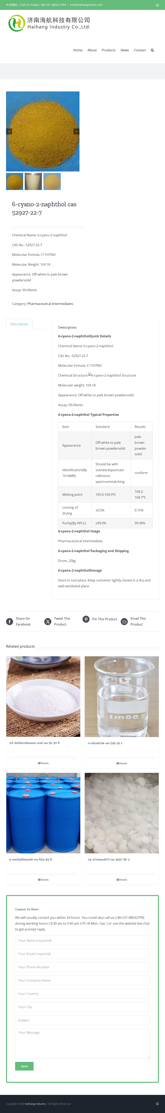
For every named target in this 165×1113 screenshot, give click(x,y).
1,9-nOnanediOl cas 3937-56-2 (109, 859)
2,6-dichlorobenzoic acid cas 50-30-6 (34, 743)
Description (19, 324)
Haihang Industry (35, 1104)
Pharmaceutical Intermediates (50, 303)
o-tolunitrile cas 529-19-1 (105, 743)
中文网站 (11, 5)
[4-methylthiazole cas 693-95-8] (43, 813)
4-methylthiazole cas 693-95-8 (30, 859)
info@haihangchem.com (86, 5)
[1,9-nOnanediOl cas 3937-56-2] (122, 813)
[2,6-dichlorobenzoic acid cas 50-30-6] (43, 696)
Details (45, 763)
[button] (152, 49)
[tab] (19, 324)
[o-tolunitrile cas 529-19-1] (122, 696)
